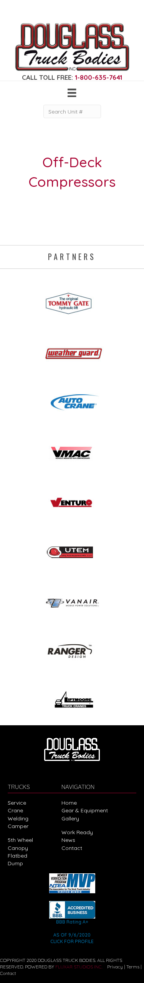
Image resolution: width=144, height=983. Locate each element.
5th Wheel (20, 839)
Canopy (18, 848)
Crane (15, 810)
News (68, 839)
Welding (18, 818)
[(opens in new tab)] (72, 301)
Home (69, 802)
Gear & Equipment (84, 810)
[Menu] (72, 93)
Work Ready (77, 832)
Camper (18, 826)
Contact (71, 848)
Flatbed (17, 855)
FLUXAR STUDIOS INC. (79, 967)
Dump (15, 863)
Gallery (70, 818)
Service (17, 802)
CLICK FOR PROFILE (72, 941)
